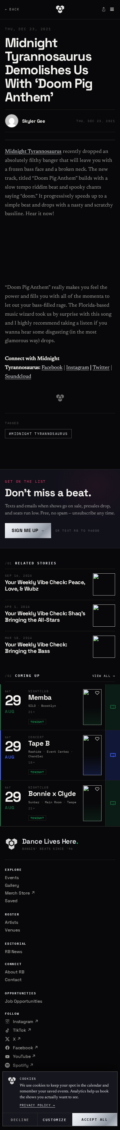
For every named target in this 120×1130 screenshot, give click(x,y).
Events (12, 877)
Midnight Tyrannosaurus (33, 151)
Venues (12, 930)
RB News (13, 951)
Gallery (12, 885)
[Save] (97, 693)
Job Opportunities (23, 1001)
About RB (14, 972)
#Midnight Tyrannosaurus (38, 434)
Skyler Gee (33, 121)
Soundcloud (18, 376)
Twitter (101, 368)
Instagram (77, 368)
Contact (13, 979)
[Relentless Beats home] (59, 9)
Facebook (52, 368)
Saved (11, 900)
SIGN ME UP (28, 530)
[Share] (103, 9)
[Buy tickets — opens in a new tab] (112, 707)
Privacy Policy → (37, 1105)
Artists (11, 922)
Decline (20, 1119)
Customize (54, 1119)
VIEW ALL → (103, 676)
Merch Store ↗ (20, 893)
